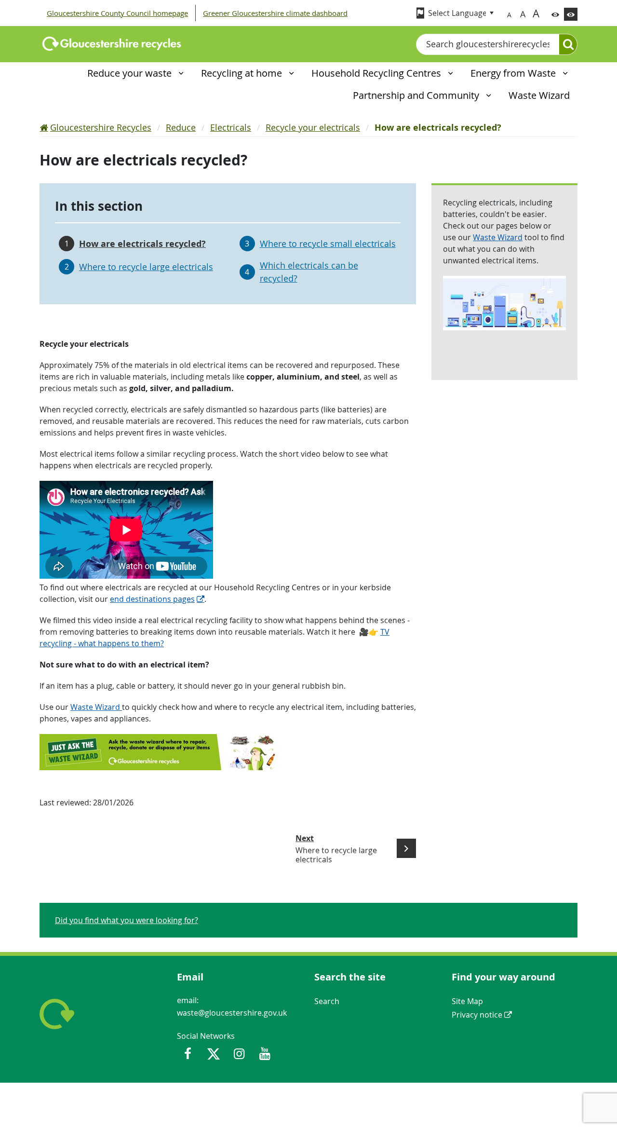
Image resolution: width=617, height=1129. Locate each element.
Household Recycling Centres (377, 73)
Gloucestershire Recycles (100, 127)
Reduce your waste (130, 73)
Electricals (230, 127)
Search (326, 1001)
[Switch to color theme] (555, 14)
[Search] (568, 44)
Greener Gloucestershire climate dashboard (275, 13)
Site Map (467, 1001)
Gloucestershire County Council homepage (117, 13)
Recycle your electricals (313, 127)
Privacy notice (477, 1014)
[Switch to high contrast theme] (570, 14)
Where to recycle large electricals (146, 266)
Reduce (181, 127)
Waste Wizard (96, 707)
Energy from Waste (514, 73)
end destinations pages (152, 599)
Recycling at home (242, 73)
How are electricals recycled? (142, 243)
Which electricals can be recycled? (309, 271)
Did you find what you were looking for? (126, 920)
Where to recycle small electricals (328, 243)
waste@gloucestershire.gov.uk (232, 1012)
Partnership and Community (417, 95)
